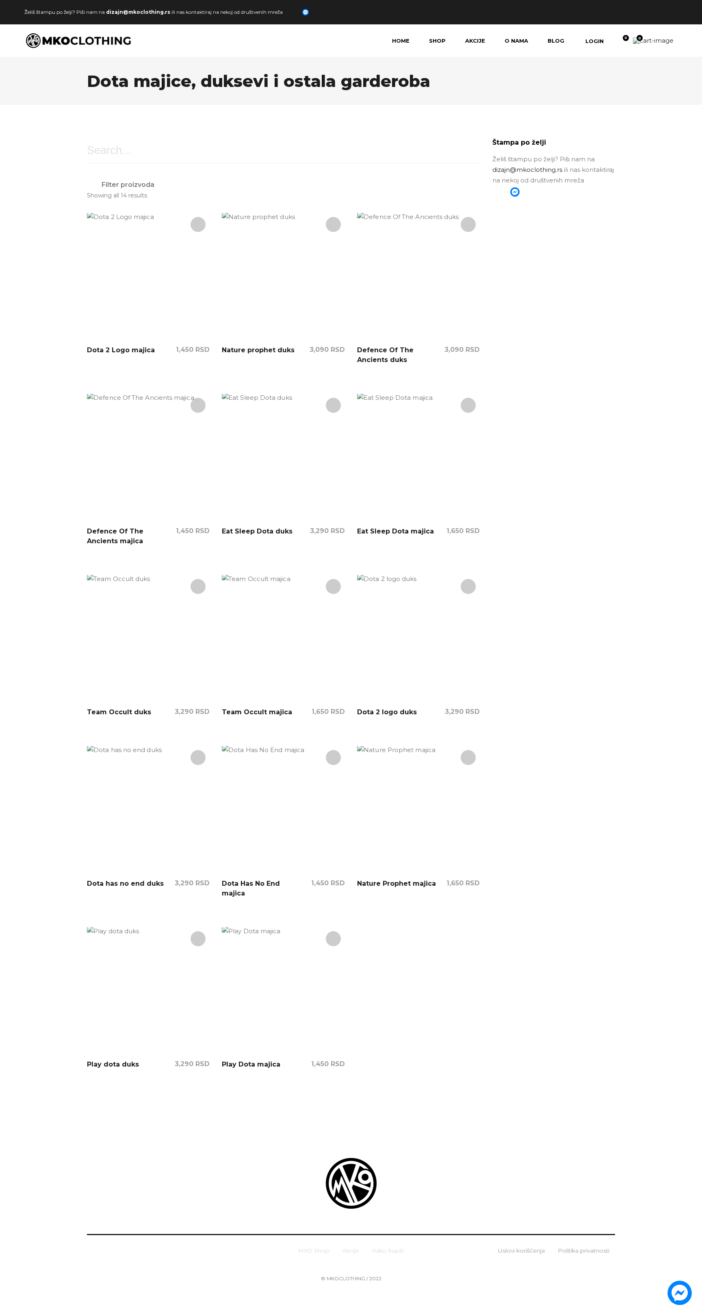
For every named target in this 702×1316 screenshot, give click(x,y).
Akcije (350, 1250)
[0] (620, 40)
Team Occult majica (257, 712)
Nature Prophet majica (396, 883)
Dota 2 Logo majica (121, 350)
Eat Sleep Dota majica (395, 531)
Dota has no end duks (125, 883)
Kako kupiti (388, 1250)
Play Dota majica (251, 1064)
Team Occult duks (119, 712)
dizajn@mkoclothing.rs (138, 12)
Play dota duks (113, 1064)
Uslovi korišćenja (521, 1250)
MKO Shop (313, 1250)
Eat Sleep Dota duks (257, 531)
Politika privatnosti (583, 1250)
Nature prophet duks (258, 350)
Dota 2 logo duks (387, 712)
